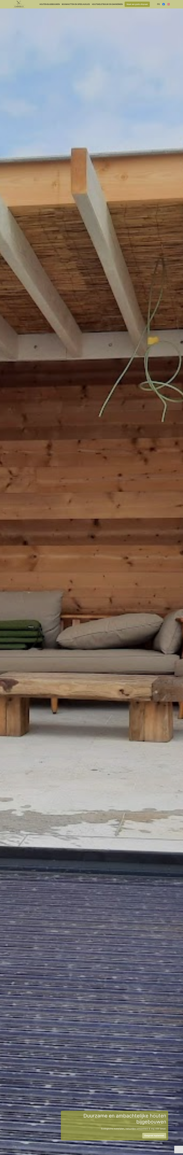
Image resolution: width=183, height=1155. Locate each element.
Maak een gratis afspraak (137, 4)
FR (158, 4)
